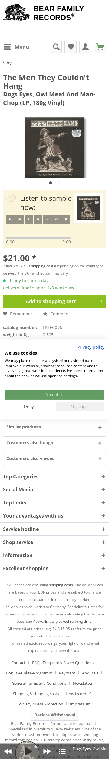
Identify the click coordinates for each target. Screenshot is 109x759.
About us (90, 673)
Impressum (80, 704)
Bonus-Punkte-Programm (29, 673)
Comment (59, 314)
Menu (22, 46)
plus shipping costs (39, 266)
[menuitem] (16, 47)
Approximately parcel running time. (62, 621)
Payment (67, 673)
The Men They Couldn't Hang (46, 81)
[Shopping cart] (100, 47)
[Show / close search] (56, 47)
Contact (18, 662)
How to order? (79, 693)
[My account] (85, 47)
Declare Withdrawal (54, 715)
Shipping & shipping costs (36, 693)
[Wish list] (70, 47)
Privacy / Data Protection (40, 704)
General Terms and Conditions (39, 683)
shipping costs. (61, 584)
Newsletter (83, 683)
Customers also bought (30, 442)
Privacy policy (90, 347)
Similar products (23, 427)
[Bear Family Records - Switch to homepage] (16, 13)
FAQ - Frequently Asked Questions (63, 662)
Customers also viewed (30, 458)
